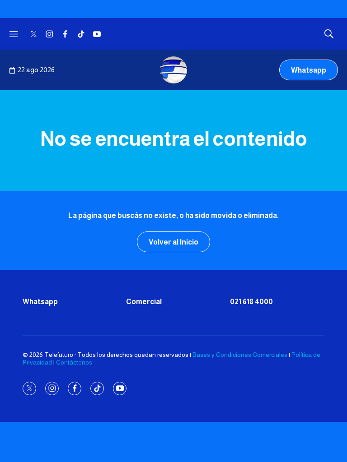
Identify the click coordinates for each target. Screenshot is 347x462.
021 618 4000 (251, 301)
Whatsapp (308, 70)
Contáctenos (74, 362)
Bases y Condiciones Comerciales (239, 354)
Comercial (144, 301)
